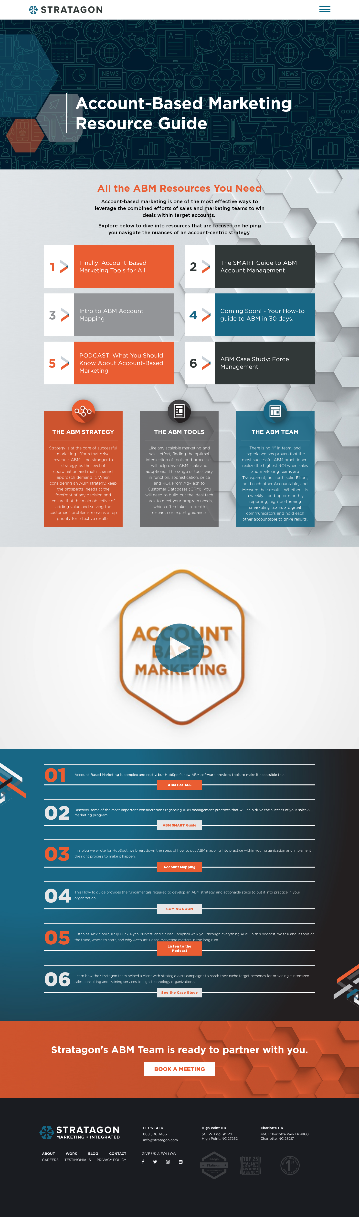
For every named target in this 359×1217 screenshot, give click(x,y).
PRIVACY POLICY (111, 1159)
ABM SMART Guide (180, 825)
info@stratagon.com (160, 1140)
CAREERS (50, 1159)
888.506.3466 (155, 1134)
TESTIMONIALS (77, 1159)
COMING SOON (179, 909)
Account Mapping (179, 867)
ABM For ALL (179, 785)
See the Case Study (179, 992)
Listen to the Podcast (179, 948)
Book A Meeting (179, 1069)
